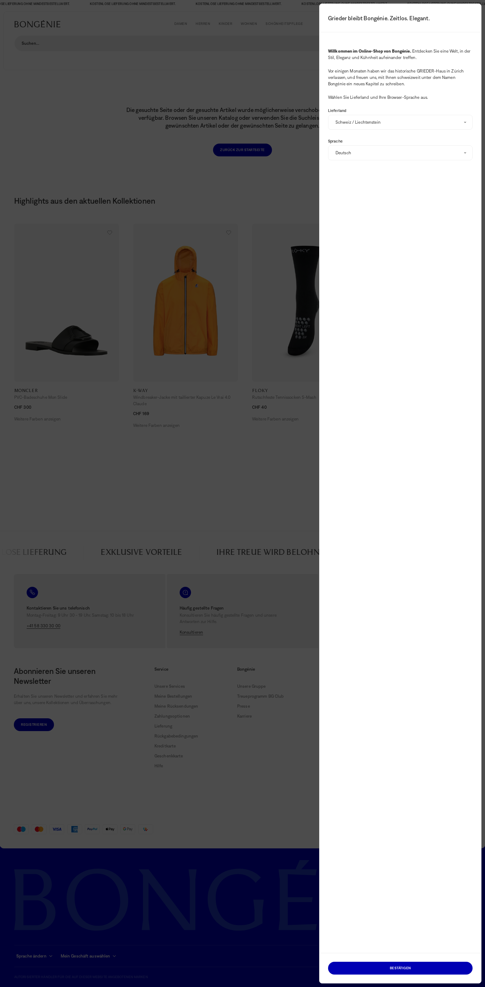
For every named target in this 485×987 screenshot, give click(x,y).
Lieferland (337, 110)
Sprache (335, 141)
